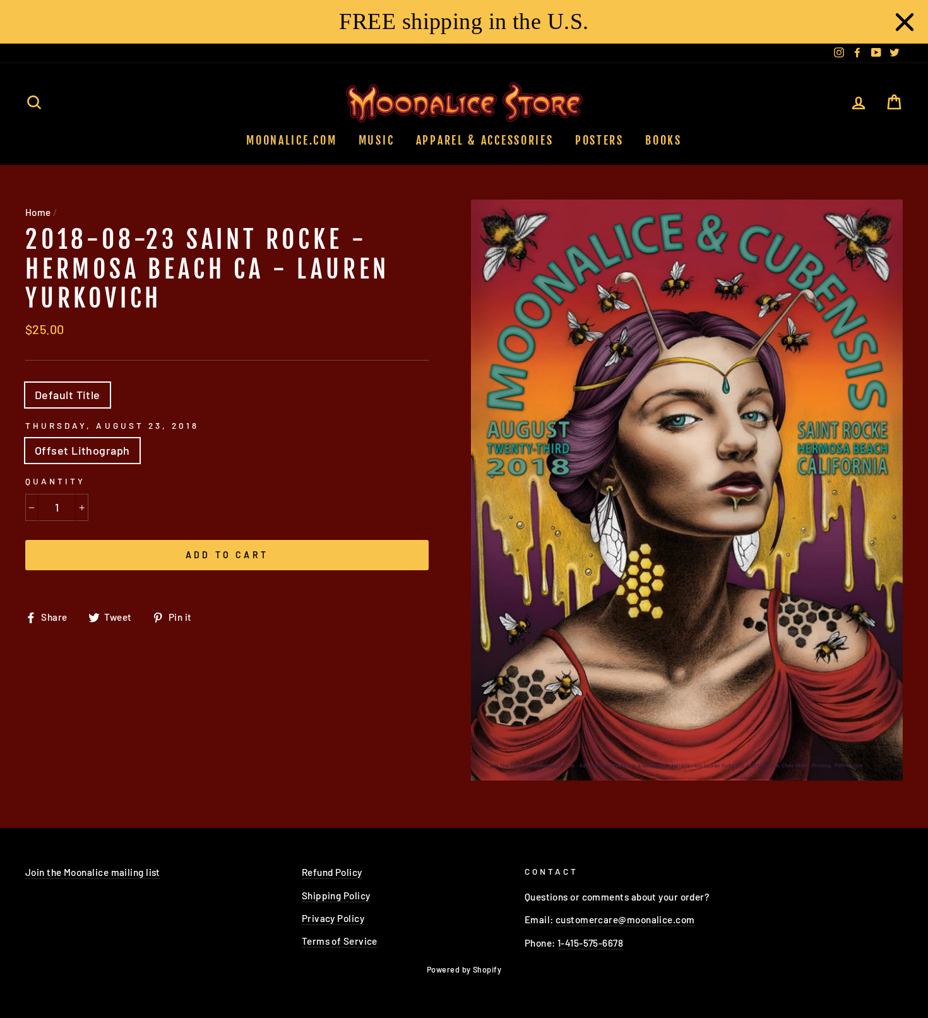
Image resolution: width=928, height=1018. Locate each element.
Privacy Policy (333, 918)
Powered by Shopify (464, 969)
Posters (599, 140)
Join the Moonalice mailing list (92, 872)
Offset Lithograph (82, 450)
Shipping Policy (336, 895)
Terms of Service (340, 941)
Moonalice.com (291, 140)
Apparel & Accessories (485, 140)
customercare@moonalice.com (625, 919)
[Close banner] (905, 22)
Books (663, 140)
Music (377, 140)
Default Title (67, 395)
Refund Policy (332, 872)
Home (38, 212)
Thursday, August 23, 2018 (112, 425)
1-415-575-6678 (590, 943)
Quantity (55, 481)
